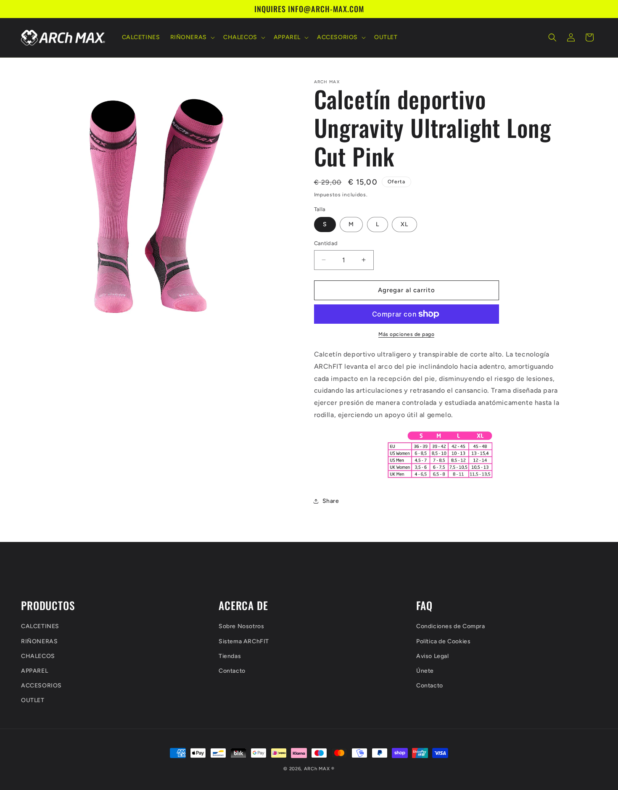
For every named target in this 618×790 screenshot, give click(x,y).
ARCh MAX (317, 769)
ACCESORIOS (41, 685)
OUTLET (33, 700)
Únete (425, 670)
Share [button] (330, 501)
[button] (191, 37)
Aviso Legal (432, 656)
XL (404, 224)
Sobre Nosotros (241, 626)
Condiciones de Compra (450, 626)
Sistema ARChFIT (244, 641)
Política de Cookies (443, 641)
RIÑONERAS (39, 641)
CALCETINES (40, 626)
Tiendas (230, 656)
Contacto (232, 670)
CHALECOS (38, 656)
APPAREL (34, 670)
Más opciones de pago (406, 334)
